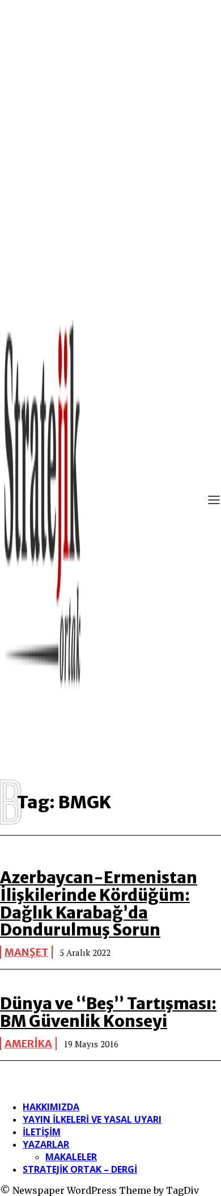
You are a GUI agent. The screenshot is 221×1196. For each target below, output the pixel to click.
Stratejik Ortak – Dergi (80, 1169)
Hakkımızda (51, 1107)
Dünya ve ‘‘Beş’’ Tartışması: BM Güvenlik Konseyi (108, 1012)
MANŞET (26, 952)
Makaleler (71, 1157)
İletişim (42, 1132)
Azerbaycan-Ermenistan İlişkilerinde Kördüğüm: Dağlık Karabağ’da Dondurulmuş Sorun (98, 903)
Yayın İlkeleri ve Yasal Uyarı (92, 1119)
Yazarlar (46, 1144)
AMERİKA (28, 1043)
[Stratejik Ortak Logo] (42, 501)
